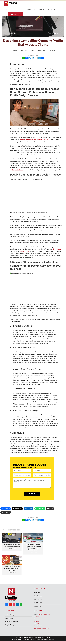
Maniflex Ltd (22, 637)
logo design (57, 249)
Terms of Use (43, 637)
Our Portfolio (38, 599)
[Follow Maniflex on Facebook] (6, 604)
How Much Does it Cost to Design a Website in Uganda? (11, 568)
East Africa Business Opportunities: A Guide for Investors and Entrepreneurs (33, 547)
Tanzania (36, 621)
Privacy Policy (37, 637)
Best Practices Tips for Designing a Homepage (11, 545)
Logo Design (9, 618)
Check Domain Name (39, 639)
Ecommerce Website (11, 621)
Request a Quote (17, 170)
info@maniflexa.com (44, 614)
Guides (39, 50)
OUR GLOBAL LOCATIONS (41, 628)
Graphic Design (9, 625)
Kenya (36, 619)
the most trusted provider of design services (34, 139)
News (43, 50)
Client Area (47, 639)
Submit (32, 494)
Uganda (36, 616)
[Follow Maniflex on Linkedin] (17, 604)
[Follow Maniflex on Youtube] (10, 604)
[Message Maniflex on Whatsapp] (21, 604)
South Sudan (38, 626)
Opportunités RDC (30, 639)
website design (25, 251)
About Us (37, 592)
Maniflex (15, 50)
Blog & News (38, 603)
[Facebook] (26, 58)
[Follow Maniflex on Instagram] (14, 604)
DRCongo (37, 623)
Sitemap (48, 637)
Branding (33, 50)
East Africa (7, 524)
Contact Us (37, 606)
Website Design (10, 615)
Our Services (38, 596)
